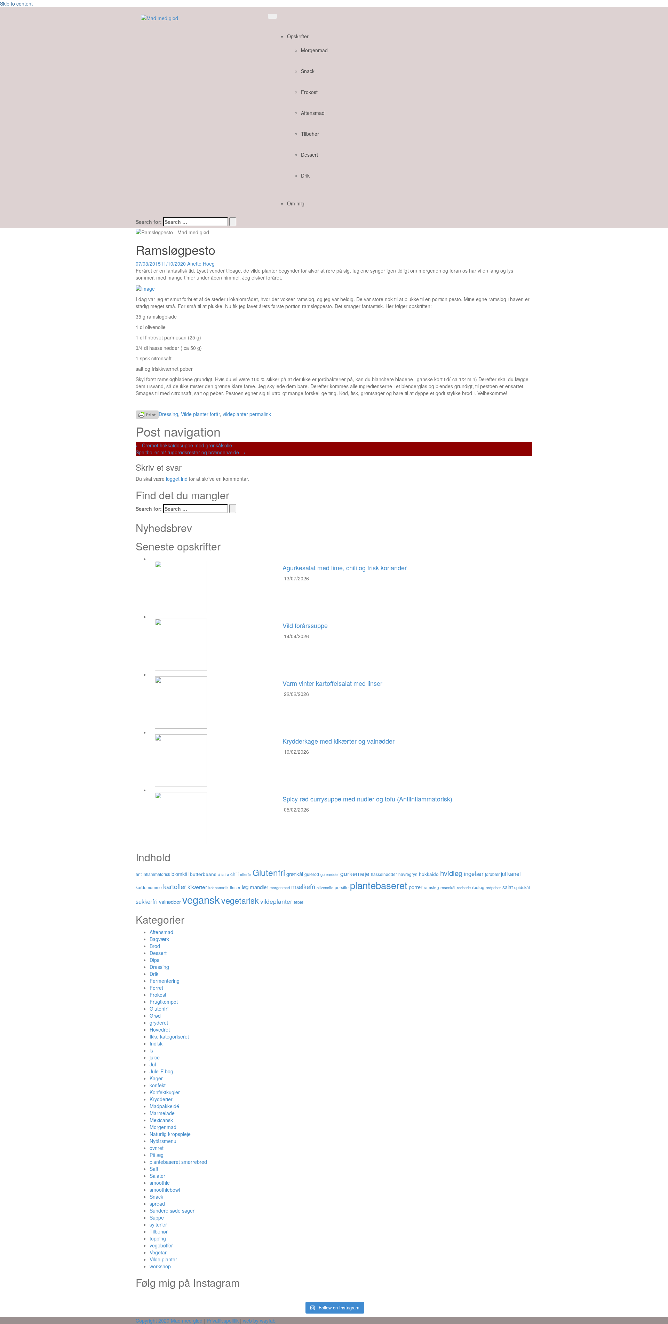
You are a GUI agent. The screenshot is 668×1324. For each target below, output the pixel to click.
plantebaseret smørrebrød (178, 1161)
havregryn (408, 874)
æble (298, 902)
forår (215, 413)
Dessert (309, 154)
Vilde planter (194, 413)
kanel (514, 874)
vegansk (201, 899)
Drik (305, 175)
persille (342, 887)
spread (157, 1203)
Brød (155, 945)
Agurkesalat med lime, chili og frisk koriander (345, 567)
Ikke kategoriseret (169, 1036)
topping (158, 1238)
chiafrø (223, 874)
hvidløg (451, 873)
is (151, 1050)
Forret (156, 987)
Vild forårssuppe (305, 625)
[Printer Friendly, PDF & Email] (147, 413)
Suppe (157, 1217)
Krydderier (161, 1099)
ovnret (157, 1147)
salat (507, 887)
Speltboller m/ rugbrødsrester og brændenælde (190, 452)
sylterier (158, 1224)
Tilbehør (310, 133)
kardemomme (149, 887)
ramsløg (431, 887)
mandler (259, 887)
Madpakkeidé (164, 1106)
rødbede (464, 887)
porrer (415, 887)
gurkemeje (354, 873)
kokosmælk (218, 887)
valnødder (170, 901)
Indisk (156, 1043)
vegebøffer (161, 1245)
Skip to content (16, 3)
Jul (153, 1064)
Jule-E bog (161, 1071)
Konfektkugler (165, 1092)
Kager (156, 1078)
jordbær (492, 874)
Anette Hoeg (201, 263)
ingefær (474, 873)
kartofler (174, 886)
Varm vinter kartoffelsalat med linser (332, 683)
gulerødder (329, 874)
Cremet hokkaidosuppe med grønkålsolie (184, 445)
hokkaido (429, 873)
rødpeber (493, 887)
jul (503, 873)
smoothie (160, 1182)
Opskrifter (298, 36)
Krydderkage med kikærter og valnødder (339, 740)
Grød (155, 1015)
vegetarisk (240, 900)
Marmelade (162, 1113)
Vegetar (158, 1252)
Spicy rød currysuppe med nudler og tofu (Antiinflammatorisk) (367, 798)
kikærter (197, 887)
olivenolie (325, 887)
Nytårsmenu (163, 1140)
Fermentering (165, 980)
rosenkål (447, 887)
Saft (154, 1168)
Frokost (309, 91)
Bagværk (159, 938)
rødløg (478, 887)
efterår (245, 874)
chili (234, 873)
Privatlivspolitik (223, 1320)
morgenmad (280, 887)
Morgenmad (314, 50)
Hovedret (160, 1029)
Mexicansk (161, 1120)
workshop (160, 1266)
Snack (308, 71)
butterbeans (203, 873)
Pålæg (157, 1154)
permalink (259, 413)
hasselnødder (384, 874)
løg (245, 887)
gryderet (159, 1022)
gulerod (311, 874)
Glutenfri (269, 872)
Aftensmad (313, 112)
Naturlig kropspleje (170, 1133)
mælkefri (303, 886)
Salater (157, 1175)
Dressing (168, 413)
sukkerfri (147, 901)
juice (155, 1057)
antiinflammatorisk (153, 874)
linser (235, 887)
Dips (154, 959)
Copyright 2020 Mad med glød (169, 1320)
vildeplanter (235, 413)
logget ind (177, 478)
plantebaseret (378, 885)
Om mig (295, 203)
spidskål (522, 887)
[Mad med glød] (159, 17)
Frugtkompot (164, 1001)
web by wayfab (259, 1320)
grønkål (294, 873)
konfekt (158, 1085)
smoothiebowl (165, 1189)
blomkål (180, 873)
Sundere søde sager (172, 1210)
